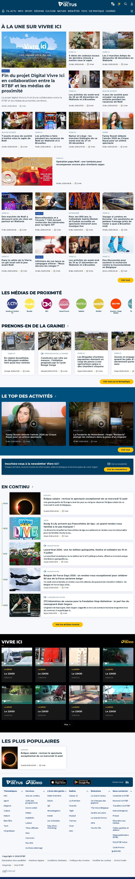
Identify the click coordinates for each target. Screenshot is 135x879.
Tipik (71, 811)
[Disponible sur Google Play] (82, 782)
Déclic (50, 801)
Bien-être (74, 11)
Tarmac (72, 821)
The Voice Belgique (100, 808)
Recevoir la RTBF (120, 801)
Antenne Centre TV (12, 312)
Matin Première (54, 796)
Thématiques (10, 791)
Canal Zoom (64, 311)
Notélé (98, 311)
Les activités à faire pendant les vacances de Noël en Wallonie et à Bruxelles (49, 139)
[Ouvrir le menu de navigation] (131, 11)
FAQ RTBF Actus (120, 842)
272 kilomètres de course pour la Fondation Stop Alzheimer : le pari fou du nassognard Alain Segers (86, 602)
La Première (74, 801)
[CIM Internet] (8, 871)
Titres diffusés (31, 828)
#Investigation (53, 811)
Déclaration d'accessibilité (14, 860)
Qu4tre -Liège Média (116, 312)
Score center (31, 808)
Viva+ (71, 826)
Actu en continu (32, 796)
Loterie (28, 823)
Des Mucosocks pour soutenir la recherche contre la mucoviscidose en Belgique (116, 264)
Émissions (96, 791)
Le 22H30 (9, 673)
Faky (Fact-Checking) (52, 827)
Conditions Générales (57, 860)
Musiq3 (72, 816)
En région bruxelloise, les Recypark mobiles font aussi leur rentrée (17, 360)
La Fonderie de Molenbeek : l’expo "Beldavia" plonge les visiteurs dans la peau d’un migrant (99, 435)
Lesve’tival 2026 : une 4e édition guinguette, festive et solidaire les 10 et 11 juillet (85, 551)
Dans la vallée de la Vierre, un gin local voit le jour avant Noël (17, 262)
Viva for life (96, 828)
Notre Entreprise (120, 811)
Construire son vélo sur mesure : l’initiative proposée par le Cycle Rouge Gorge (54, 361)
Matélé (81, 311)
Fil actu (11, 11)
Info (20, 11)
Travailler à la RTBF (121, 806)
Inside (50, 816)
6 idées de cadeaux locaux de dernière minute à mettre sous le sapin (84, 58)
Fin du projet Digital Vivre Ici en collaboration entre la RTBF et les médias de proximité (33, 83)
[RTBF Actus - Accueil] (67, 4)
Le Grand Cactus (98, 796)
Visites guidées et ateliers (121, 829)
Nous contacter (120, 791)
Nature (61, 11)
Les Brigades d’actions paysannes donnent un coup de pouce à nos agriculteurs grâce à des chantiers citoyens (91, 362)
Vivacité (72, 806)
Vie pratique (96, 11)
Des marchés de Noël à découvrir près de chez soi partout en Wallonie (17, 219)
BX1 (46, 311)
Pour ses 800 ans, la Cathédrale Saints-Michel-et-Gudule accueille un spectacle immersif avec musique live (83, 221)
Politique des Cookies (80, 860)
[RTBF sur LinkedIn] (127, 782)
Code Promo (118, 847)
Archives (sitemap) (33, 848)
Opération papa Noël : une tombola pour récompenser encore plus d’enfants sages (80, 163)
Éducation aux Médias (119, 822)
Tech (84, 11)
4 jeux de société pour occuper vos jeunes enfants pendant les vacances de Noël (115, 98)
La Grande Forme (99, 818)
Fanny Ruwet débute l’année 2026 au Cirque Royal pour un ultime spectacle (115, 139)
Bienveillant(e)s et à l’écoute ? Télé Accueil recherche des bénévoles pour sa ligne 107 (49, 221)
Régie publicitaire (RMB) (121, 836)
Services (29, 791)
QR (48, 806)
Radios (72, 791)
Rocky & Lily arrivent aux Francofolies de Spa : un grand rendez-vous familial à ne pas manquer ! (83, 525)
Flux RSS (29, 843)
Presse (116, 816)
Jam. (71, 831)
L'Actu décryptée (55, 791)
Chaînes (110, 11)
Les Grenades (53, 821)
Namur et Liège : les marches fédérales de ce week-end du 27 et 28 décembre (83, 139)
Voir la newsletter (119, 464)
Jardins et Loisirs (98, 813)
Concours (29, 838)
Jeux (27, 833)
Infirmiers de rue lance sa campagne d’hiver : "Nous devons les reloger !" (49, 263)
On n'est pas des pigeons (98, 802)
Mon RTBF (18, 865)
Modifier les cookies (102, 860)
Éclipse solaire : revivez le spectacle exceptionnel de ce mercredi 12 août (85, 499)
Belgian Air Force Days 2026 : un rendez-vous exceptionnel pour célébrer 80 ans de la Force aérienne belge (85, 577)
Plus (66, 724)
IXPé (93, 823)
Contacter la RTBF (121, 796)
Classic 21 (73, 796)
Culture (50, 11)
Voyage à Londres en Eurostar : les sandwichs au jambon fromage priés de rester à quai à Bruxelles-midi (117, 221)
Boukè (29, 311)
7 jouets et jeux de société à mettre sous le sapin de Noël (17, 138)
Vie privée (6, 865)
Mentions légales (36, 860)
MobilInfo (29, 818)
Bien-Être (8, 821)
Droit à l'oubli (120, 860)
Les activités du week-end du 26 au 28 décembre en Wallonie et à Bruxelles (84, 97)
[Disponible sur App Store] (58, 782)
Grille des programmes (31, 802)
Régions (39, 11)
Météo (28, 813)
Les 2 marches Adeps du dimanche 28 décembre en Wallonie (117, 58)
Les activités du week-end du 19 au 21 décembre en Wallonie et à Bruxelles (84, 262)
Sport (28, 11)
